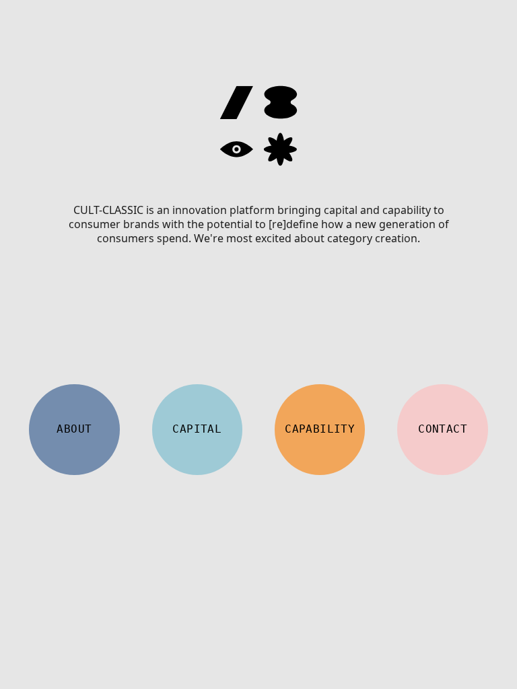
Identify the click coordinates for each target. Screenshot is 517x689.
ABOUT (74, 429)
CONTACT (442, 429)
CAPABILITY (320, 429)
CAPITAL (196, 429)
